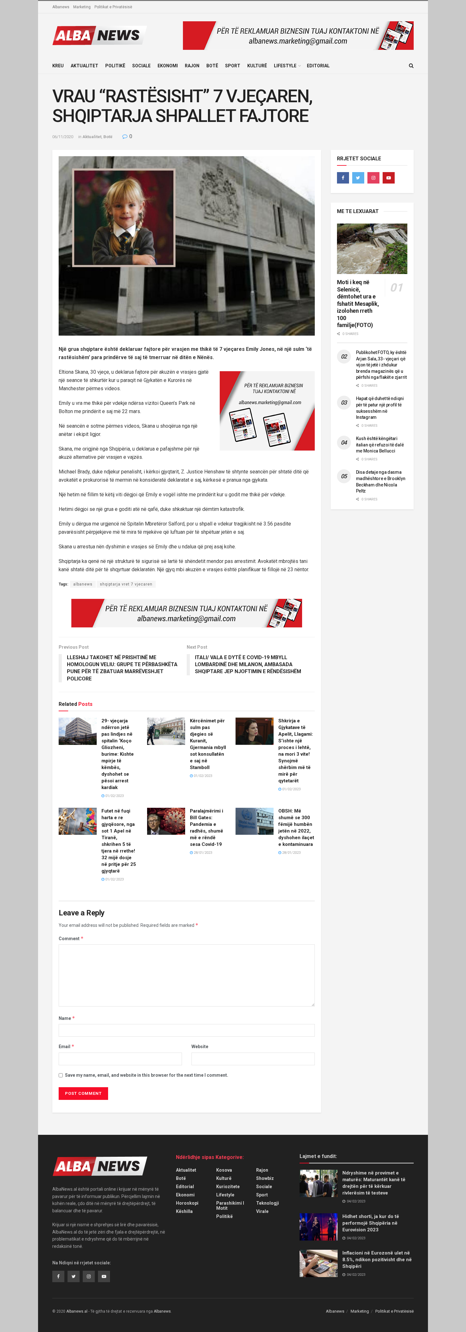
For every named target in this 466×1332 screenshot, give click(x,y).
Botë (212, 65)
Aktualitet (84, 65)
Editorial (318, 65)
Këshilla (184, 1211)
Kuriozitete (228, 1186)
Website (199, 1046)
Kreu (58, 65)
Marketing (82, 7)
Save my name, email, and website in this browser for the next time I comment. (146, 1075)
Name (67, 1018)
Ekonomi (168, 65)
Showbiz (265, 1178)
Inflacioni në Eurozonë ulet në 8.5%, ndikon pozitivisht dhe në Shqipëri (377, 1259)
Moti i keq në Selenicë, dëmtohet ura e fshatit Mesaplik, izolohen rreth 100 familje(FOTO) (358, 303)
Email (66, 1046)
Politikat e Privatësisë (113, 7)
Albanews (60, 7)
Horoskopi (187, 1203)
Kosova (224, 1170)
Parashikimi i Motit (230, 1206)
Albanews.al (76, 1311)
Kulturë (257, 65)
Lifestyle (285, 65)
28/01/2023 (202, 853)
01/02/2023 (114, 796)
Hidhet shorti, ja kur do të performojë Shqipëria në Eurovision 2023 (370, 1223)
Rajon (192, 65)
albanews (83, 584)
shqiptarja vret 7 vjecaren (126, 584)
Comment (71, 938)
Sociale (141, 65)
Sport (232, 65)
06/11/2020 (62, 136)
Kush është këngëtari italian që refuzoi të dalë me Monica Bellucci (380, 444)
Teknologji (267, 1203)
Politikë (115, 65)
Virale (262, 1211)
